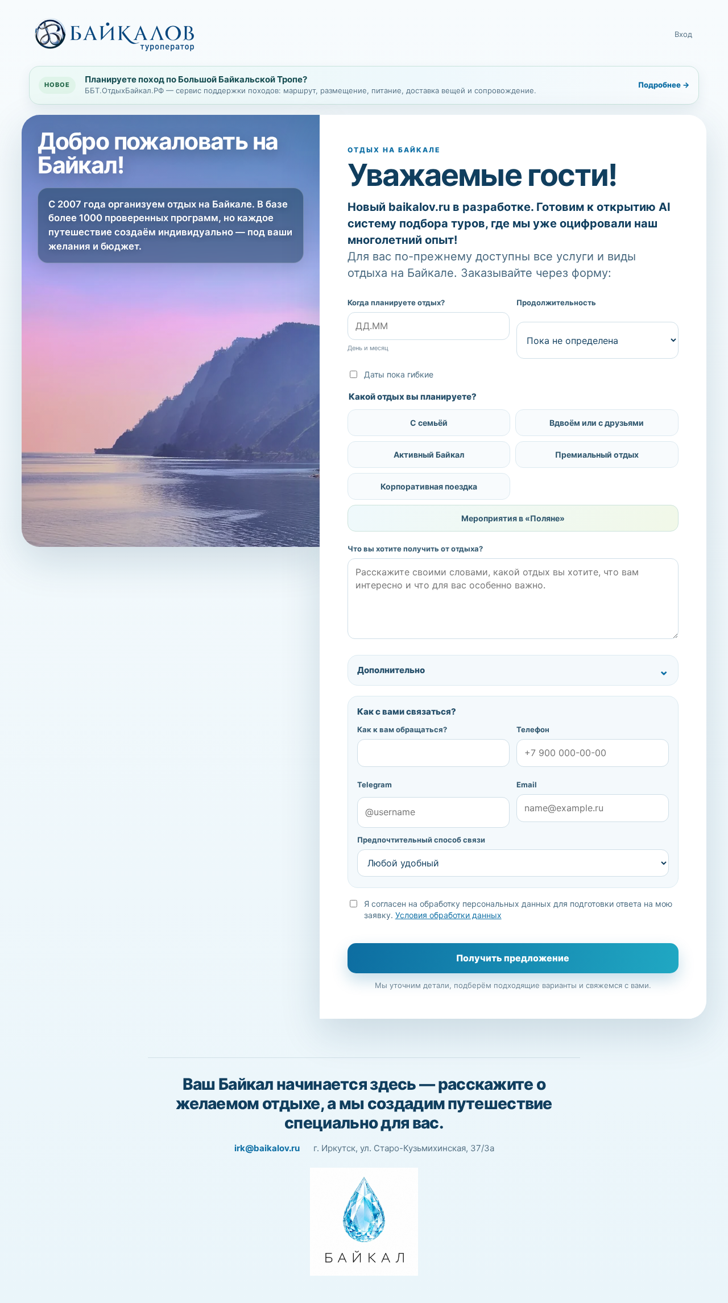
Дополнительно (391, 670)
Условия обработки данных (448, 915)
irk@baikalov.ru (267, 1148)
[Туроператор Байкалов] (114, 34)
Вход (683, 34)
